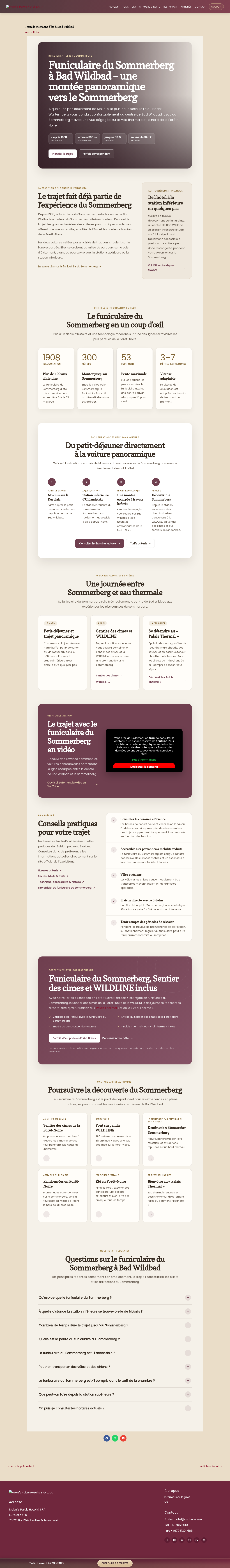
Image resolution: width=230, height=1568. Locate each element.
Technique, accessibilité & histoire (61, 882)
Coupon (216, 6)
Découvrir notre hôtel (117, 1038)
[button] (107, 1438)
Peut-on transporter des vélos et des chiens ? (74, 1367)
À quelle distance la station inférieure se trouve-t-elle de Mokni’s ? (90, 1311)
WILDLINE (103, 682)
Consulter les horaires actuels (99, 543)
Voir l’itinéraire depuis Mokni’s (166, 268)
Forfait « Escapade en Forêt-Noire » (74, 1038)
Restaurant (171, 6)
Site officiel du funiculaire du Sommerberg (66, 887)
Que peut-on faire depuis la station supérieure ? (76, 1394)
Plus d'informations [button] (144, 760)
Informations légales (177, 1497)
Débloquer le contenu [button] (144, 767)
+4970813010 (179, 1525)
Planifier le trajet (62, 154)
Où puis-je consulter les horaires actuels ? (71, 1408)
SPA (134, 6)
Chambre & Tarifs (149, 6)
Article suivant (211, 1466)
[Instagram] (174, 1540)
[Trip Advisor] (204, 1540)
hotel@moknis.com (188, 1519)
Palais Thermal (106, 1008)
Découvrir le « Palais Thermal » (167, 679)
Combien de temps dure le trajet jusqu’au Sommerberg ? (83, 1325)
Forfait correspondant (96, 154)
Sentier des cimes (109, 675)
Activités (186, 6)
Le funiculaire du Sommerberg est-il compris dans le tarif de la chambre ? (97, 1380)
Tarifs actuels (140, 543)
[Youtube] (189, 1540)
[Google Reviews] (196, 1540)
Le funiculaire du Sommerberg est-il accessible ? (77, 1353)
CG (166, 1502)
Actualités (32, 32)
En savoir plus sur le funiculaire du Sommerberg (69, 266)
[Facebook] (167, 1540)
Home (125, 6)
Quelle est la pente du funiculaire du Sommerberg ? (79, 1339)
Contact (200, 6)
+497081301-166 (181, 1531)
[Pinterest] (182, 1540)
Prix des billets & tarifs (53, 876)
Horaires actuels (50, 870)
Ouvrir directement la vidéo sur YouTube (72, 784)
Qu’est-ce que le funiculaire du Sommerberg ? (75, 1297)
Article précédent (21, 1466)
